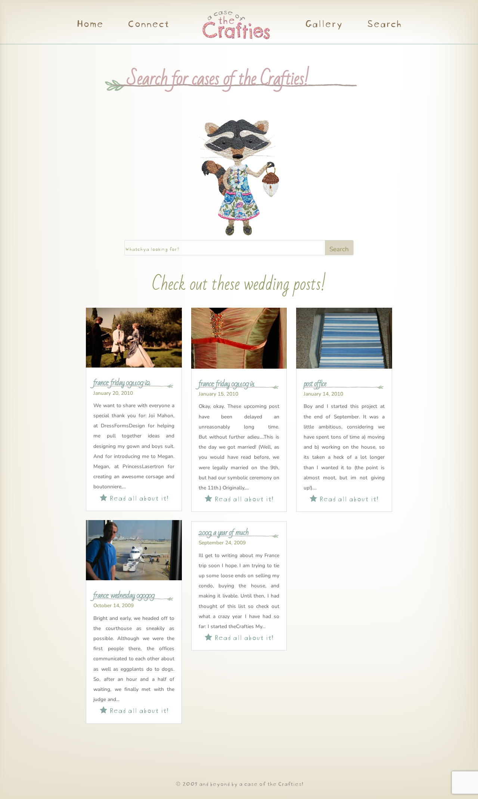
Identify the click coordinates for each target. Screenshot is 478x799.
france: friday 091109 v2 (121, 382)
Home (89, 25)
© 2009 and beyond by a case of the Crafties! (239, 783)
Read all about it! (134, 497)
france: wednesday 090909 (123, 595)
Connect (147, 25)
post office (315, 383)
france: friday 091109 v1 (227, 383)
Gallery (323, 25)
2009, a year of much (223, 532)
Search (383, 25)
